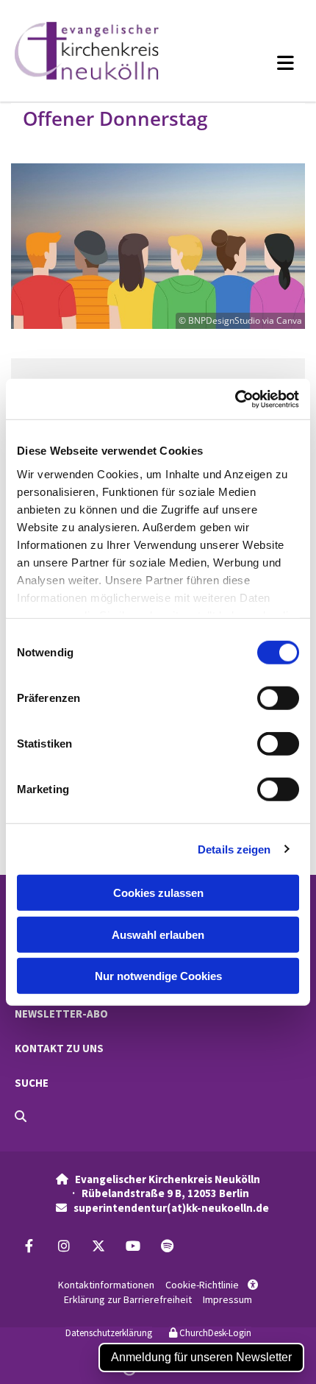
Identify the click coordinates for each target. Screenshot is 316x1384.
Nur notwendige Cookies (158, 976)
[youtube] (133, 1246)
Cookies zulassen (158, 893)
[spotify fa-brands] (167, 1246)
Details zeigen (234, 848)
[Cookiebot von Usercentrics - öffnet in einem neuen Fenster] (234, 398)
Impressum (227, 1299)
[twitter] (98, 1246)
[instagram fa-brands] (63, 1246)
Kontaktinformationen (106, 1284)
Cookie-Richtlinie (202, 1284)
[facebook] (29, 1246)
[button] (259, 62)
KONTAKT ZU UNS (59, 1048)
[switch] (278, 698)
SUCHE (32, 1083)
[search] (20, 1116)
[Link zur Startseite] (105, 51)
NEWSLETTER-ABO (61, 1014)
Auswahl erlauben (158, 934)
